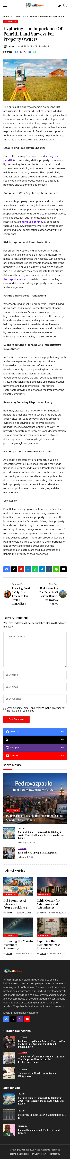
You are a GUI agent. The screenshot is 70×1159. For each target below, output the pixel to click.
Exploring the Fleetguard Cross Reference (48, 944)
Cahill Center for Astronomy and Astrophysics (48, 904)
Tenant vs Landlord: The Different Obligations (37, 1075)
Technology (19, 16)
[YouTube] (27, 1019)
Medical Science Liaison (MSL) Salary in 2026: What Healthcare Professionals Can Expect (41, 835)
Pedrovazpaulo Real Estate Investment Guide (34, 815)
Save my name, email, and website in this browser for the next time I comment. (35, 709)
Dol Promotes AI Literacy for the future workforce (15, 904)
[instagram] (20, 1019)
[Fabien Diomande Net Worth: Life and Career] (9, 1130)
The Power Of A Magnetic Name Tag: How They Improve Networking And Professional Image (41, 1059)
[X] (13, 1019)
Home (6, 16)
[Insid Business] (35, 5)
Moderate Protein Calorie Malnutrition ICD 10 (42, 1116)
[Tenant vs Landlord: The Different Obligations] (9, 1073)
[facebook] (6, 1019)
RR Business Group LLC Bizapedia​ (37, 852)
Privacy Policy (39, 1154)
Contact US (54, 1154)
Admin (11, 46)
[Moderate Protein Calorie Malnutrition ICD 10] (9, 1114)
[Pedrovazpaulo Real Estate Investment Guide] (35, 798)
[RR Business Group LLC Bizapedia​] (9, 853)
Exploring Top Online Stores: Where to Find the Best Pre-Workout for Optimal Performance (42, 1043)
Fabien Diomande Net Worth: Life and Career (39, 1131)
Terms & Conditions (19, 1154)
